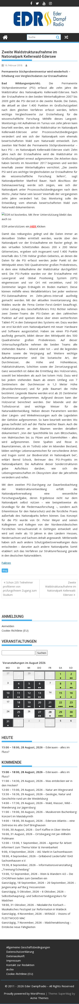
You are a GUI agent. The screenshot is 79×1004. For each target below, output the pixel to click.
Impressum (13, 960)
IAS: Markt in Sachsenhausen (54, 851)
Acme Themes (39, 998)
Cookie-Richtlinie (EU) (15, 630)
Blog (5, 570)
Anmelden (8, 626)
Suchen (41, 653)
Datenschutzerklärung (20, 951)
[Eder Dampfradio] (5, 37)
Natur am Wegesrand (59, 790)
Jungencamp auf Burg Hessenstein (23, 887)
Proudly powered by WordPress (24, 993)
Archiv (10, 969)
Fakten (6, 563)
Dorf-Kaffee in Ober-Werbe (52, 829)
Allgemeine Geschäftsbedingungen (28, 947)
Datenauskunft (15, 956)
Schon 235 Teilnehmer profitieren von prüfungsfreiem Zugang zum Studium (20, 589)
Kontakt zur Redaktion (20, 965)
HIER (33, 226)
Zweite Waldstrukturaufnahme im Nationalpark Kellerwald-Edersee (60, 589)
